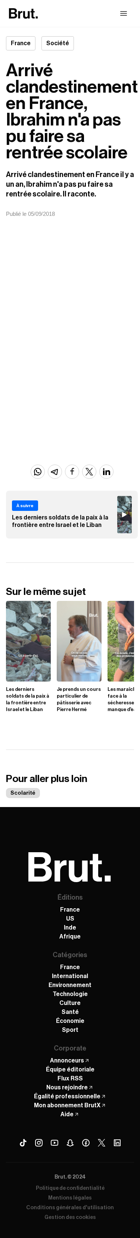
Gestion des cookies (70, 1217)
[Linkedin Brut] (117, 1142)
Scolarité (22, 793)
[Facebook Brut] (85, 1142)
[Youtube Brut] (54, 1142)
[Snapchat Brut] (70, 1142)
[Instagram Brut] (38, 1142)
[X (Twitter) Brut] (101, 1142)
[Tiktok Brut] (23, 1142)
